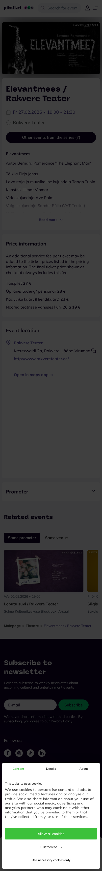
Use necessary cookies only (51, 860)
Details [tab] (51, 768)
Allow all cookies (51, 834)
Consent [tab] (18, 768)
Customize (48, 847)
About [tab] (83, 768)
